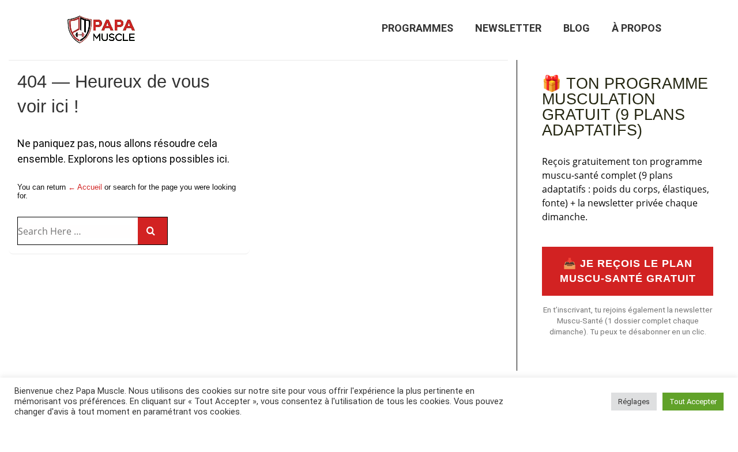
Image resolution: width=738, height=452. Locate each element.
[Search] (152, 230)
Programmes (417, 28)
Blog (576, 28)
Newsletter (508, 28)
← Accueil (85, 187)
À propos (636, 28)
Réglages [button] (634, 401)
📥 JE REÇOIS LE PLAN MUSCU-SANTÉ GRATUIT (628, 271)
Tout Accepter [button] (693, 401)
